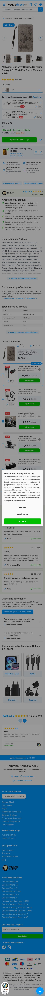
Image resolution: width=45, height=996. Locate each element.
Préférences (22, 514)
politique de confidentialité (14, 500)
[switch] (5, 992)
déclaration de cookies (25, 498)
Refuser (22, 507)
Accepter (22, 521)
